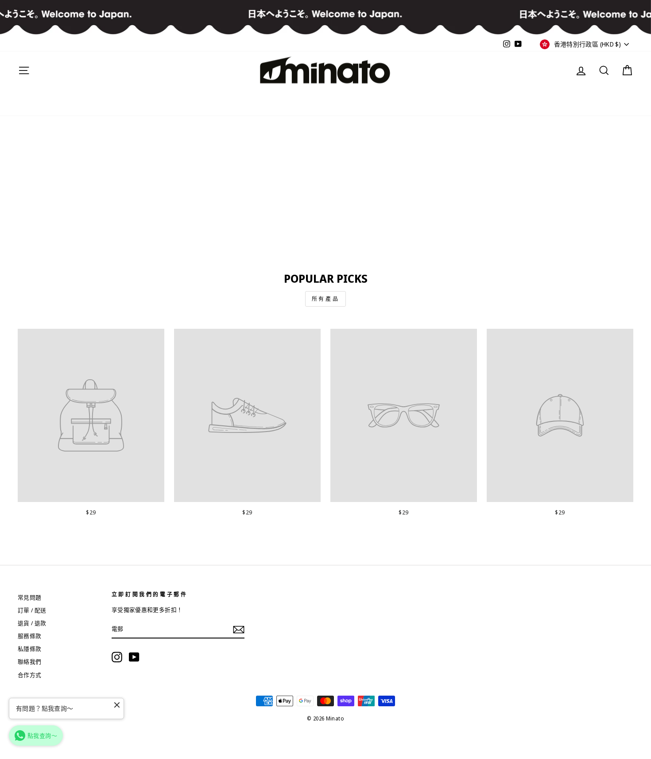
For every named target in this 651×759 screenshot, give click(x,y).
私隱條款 (30, 649)
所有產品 (325, 299)
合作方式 (30, 675)
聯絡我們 (30, 662)
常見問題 (30, 597)
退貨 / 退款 (32, 623)
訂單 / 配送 (32, 610)
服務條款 (30, 636)
